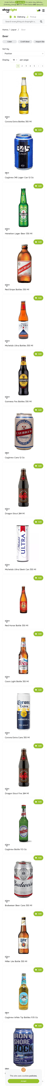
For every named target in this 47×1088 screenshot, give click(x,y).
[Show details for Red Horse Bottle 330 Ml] (23, 599)
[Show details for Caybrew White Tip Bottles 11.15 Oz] (23, 991)
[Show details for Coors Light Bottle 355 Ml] (23, 655)
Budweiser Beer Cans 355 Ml (18, 905)
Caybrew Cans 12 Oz (14, 457)
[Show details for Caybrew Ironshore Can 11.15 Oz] (23, 1047)
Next (38, 66)
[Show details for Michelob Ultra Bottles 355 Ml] (23, 320)
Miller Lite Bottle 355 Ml (16, 961)
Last (42, 66)
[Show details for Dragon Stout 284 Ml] (23, 487)
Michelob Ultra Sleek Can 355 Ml (20, 569)
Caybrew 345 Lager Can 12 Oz (19, 177)
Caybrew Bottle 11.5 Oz (16, 849)
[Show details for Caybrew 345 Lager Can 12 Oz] (23, 151)
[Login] (10, 16)
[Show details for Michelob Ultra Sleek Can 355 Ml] (23, 543)
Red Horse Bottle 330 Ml (16, 625)
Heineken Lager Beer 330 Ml (18, 233)
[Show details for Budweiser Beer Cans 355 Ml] (23, 879)
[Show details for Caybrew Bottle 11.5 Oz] (23, 823)
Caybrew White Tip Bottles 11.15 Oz (21, 1017)
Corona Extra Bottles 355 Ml (18, 121)
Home (5, 29)
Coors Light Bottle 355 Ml (17, 681)
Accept (23, 1081)
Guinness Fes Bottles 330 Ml (18, 401)
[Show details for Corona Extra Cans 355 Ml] (23, 711)
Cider (9, 41)
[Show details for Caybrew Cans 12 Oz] (23, 431)
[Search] (41, 21)
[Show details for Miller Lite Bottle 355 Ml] (23, 935)
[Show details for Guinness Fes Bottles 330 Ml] (23, 375)
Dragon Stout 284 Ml (15, 513)
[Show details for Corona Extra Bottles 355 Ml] (23, 96)
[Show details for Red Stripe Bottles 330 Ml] (23, 263)
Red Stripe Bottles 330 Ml (17, 289)
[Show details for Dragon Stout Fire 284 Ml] (23, 767)
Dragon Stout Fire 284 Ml (17, 793)
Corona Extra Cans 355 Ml (17, 737)
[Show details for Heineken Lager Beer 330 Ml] (23, 208)
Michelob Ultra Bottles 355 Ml (19, 345)
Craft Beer (25, 41)
